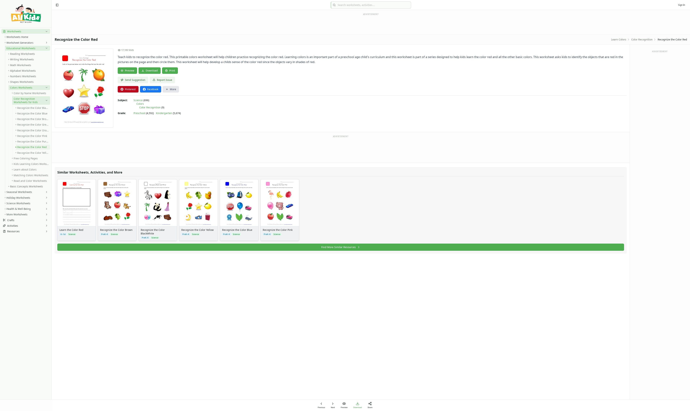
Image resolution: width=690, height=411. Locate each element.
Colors (140, 103)
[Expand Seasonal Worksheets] (46, 192)
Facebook (152, 89)
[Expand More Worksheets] (46, 214)
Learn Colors (618, 39)
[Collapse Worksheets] (46, 31)
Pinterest (130, 89)
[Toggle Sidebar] (51, 205)
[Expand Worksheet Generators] (46, 42)
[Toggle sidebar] (57, 5)
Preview (129, 70)
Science (138, 100)
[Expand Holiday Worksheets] (46, 197)
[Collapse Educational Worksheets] (46, 48)
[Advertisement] (340, 149)
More (173, 89)
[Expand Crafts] (46, 220)
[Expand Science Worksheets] (46, 203)
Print (172, 70)
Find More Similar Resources (338, 247)
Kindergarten (164, 113)
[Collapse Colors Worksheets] (46, 87)
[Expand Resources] (46, 231)
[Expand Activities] (46, 225)
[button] (25, 31)
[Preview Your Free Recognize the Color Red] (84, 88)
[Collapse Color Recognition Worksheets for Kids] (46, 100)
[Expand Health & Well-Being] (46, 208)
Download (152, 70)
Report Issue (164, 80)
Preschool (139, 113)
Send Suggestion (135, 80)
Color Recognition (642, 39)
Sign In (681, 4)
